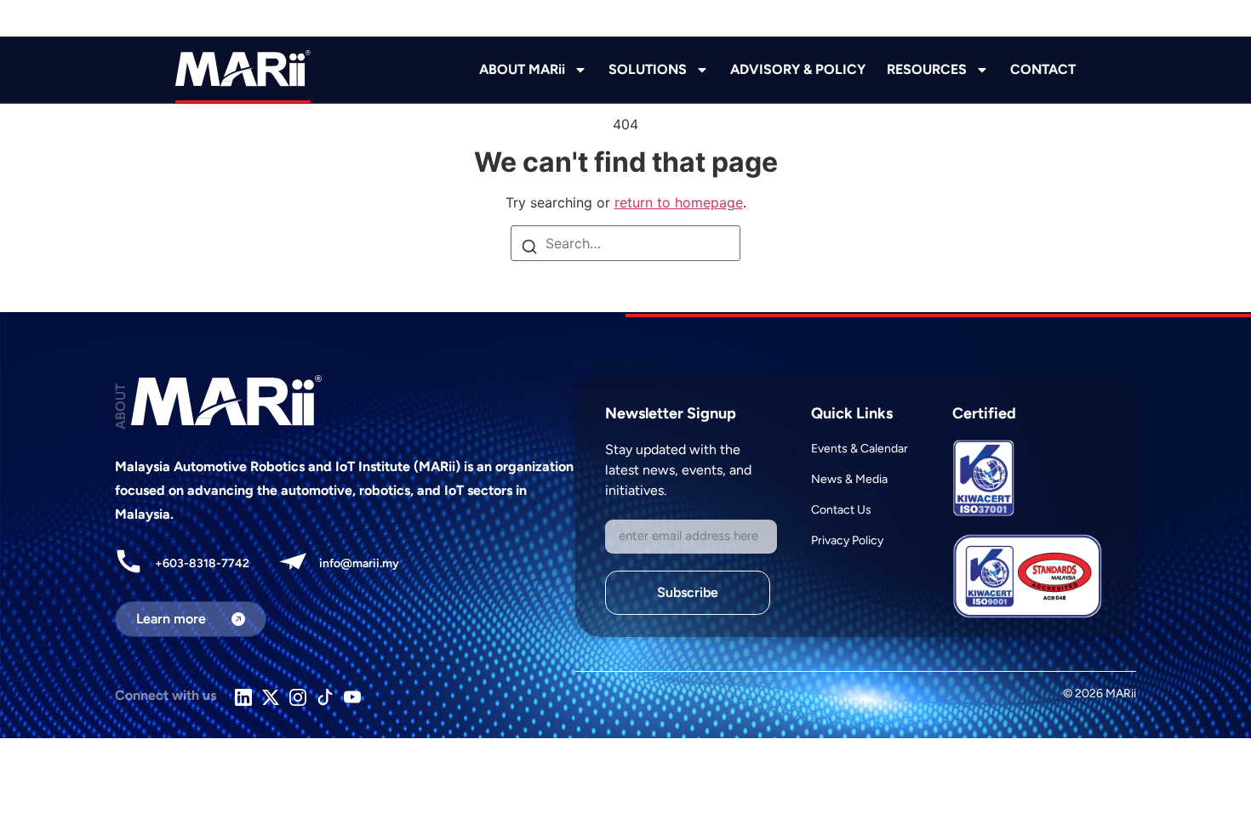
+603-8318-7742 (202, 563)
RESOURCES (927, 69)
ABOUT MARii (522, 69)
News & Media (849, 479)
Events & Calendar (859, 448)
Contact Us (841, 510)
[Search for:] (625, 243)
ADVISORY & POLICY (797, 69)
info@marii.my (359, 563)
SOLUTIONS (647, 69)
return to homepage (678, 202)
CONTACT (1043, 69)
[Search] (529, 248)
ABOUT (120, 406)
